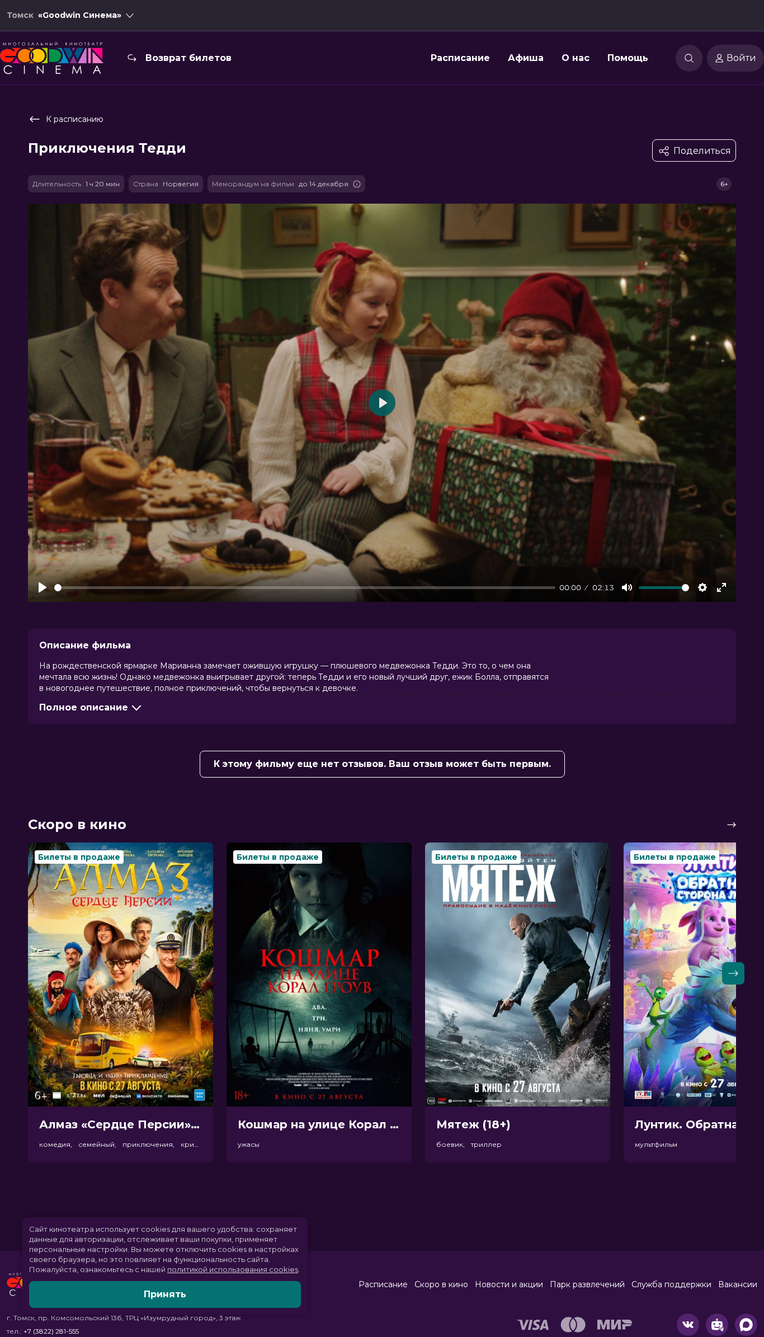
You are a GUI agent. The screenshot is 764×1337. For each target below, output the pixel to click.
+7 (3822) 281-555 (51, 1331)
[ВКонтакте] (688, 1325)
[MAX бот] (746, 1325)
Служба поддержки (671, 1284)
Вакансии (737, 1284)
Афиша (526, 58)
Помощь (627, 58)
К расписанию (74, 119)
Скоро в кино (441, 1284)
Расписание (460, 58)
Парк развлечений (587, 1284)
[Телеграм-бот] (717, 1325)
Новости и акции (509, 1284)
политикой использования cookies (232, 1269)
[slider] (304, 587)
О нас (575, 58)
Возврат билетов (188, 58)
